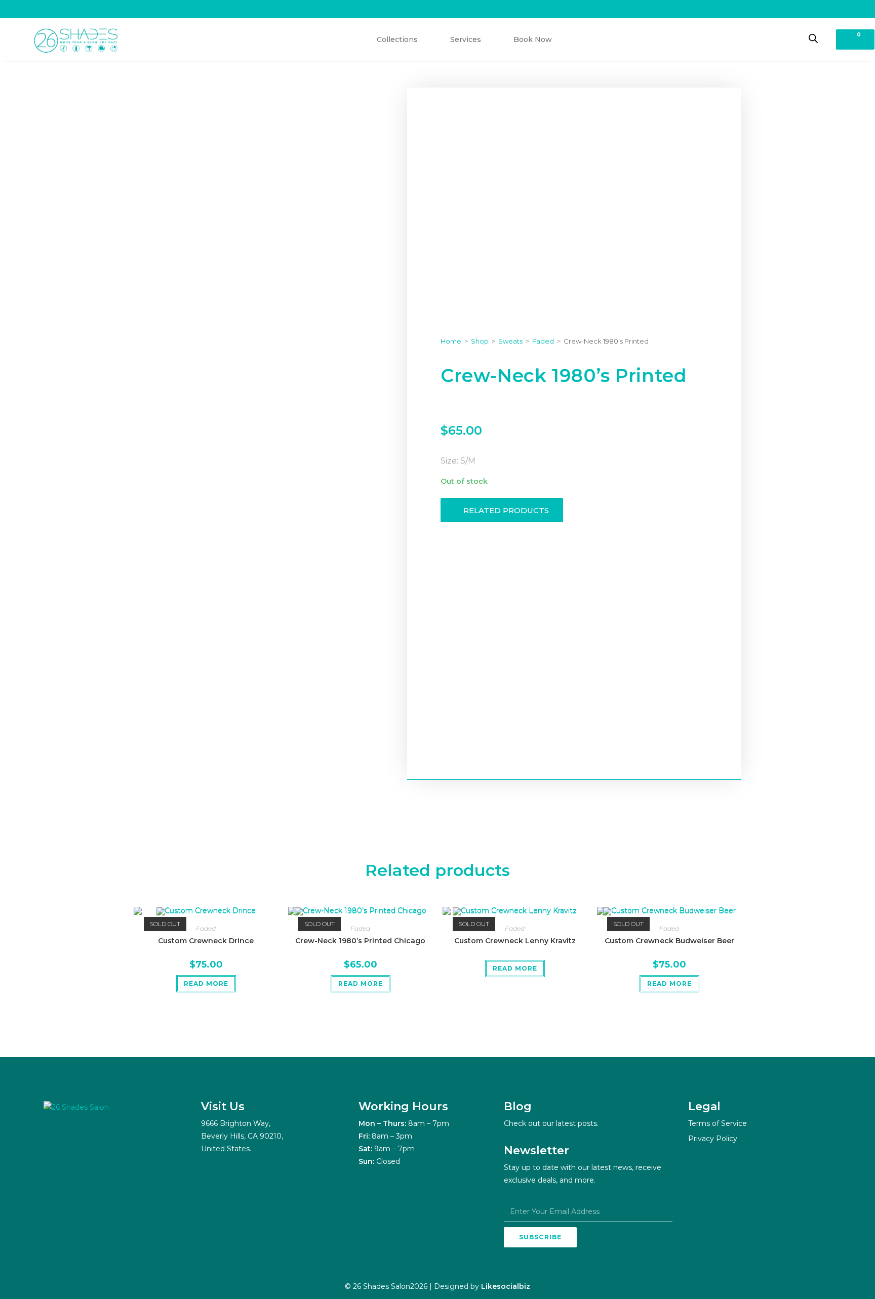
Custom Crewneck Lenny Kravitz (515, 940)
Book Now (532, 39)
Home (451, 341)
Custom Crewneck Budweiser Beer (669, 940)
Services (465, 39)
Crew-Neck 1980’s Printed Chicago (360, 940)
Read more (206, 983)
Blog (518, 1106)
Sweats (510, 341)
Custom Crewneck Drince (206, 940)
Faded (543, 341)
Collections (397, 39)
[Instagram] (54, 1142)
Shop (480, 341)
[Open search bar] (813, 38)
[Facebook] (79, 1142)
